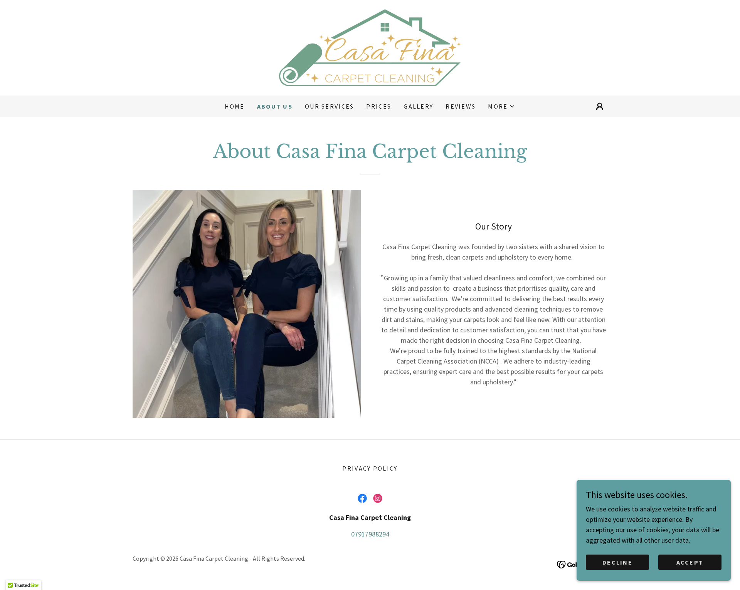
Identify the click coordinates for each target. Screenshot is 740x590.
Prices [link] (378, 106)
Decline (617, 562)
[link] (370, 46)
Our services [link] (329, 106)
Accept (690, 562)
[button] (501, 106)
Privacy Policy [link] (369, 468)
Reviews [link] (461, 106)
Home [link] (235, 106)
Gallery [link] (418, 106)
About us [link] (275, 106)
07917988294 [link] (370, 534)
